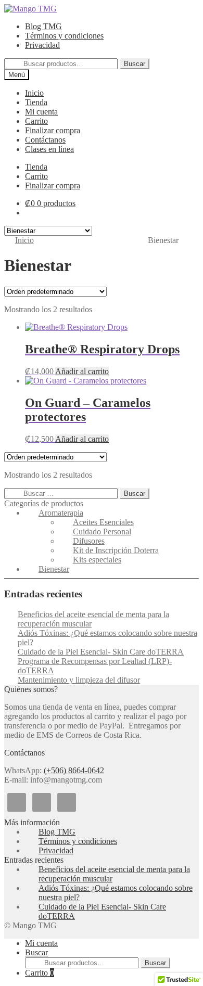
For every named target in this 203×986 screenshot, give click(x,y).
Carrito (39, 972)
